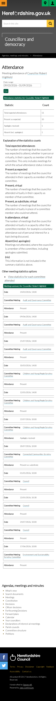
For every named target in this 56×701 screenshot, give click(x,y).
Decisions (10, 604)
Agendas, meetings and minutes (15, 55)
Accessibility (15, 671)
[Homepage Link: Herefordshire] (28, 657)
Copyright (40, 667)
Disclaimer (29, 667)
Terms (12, 667)
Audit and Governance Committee (37, 300)
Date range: (8, 82)
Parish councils (12, 627)
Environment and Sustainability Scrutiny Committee (26, 555)
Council (26, 481)
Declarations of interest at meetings (22, 623)
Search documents (14, 594)
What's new (11, 590)
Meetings (9, 597)
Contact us (26, 671)
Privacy (20, 667)
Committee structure (15, 630)
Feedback (50, 667)
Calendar (9, 617)
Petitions (9, 633)
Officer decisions (13, 607)
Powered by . (22, 688)
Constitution (11, 600)
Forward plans (12, 614)
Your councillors (12, 620)
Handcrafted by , (21, 685)
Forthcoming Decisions (16, 610)
